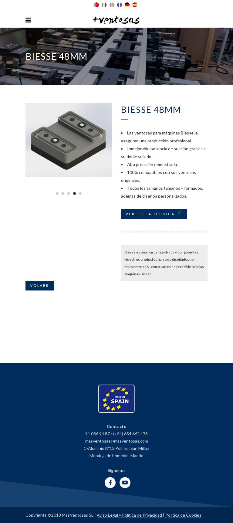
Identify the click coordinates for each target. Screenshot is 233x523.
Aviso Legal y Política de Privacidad (130, 515)
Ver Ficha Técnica (150, 214)
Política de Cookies (183, 515)
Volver (39, 285)
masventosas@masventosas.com (116, 440)
